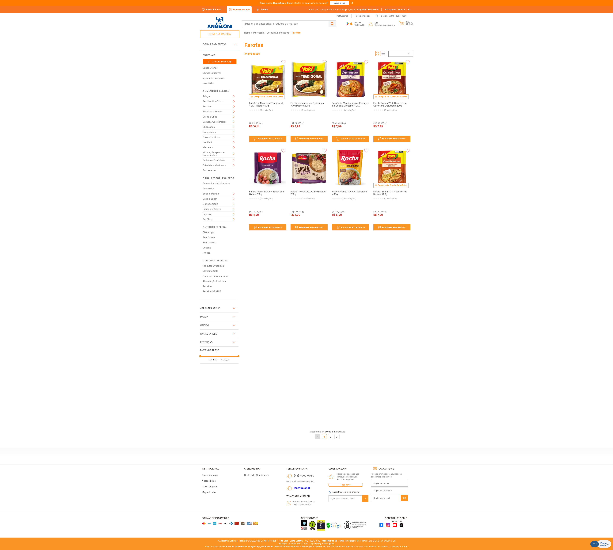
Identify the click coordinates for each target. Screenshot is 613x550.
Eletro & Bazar (213, 9)
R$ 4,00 (213, 359)
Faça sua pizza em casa (215, 276)
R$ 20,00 (224, 359)
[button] (397, 9)
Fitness (206, 252)
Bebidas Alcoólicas (213, 101)
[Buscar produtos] (332, 24)
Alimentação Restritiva (214, 281)
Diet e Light (209, 232)
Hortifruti (207, 142)
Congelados (209, 132)
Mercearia (208, 147)
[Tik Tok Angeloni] (401, 525)
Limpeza (207, 214)
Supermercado (241, 9)
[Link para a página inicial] (247, 32)
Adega (206, 96)
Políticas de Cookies (271, 546)
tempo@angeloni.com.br (356, 541)
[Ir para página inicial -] (219, 22)
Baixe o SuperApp (359, 23)
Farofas (296, 32)
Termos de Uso (322, 546)
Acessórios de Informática (216, 183)
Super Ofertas (210, 67)
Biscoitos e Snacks (213, 111)
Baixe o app (339, 3)
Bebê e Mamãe (211, 193)
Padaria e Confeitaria (214, 160)
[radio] (378, 54)
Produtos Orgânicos (213, 265)
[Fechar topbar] (352, 3)
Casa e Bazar (210, 198)
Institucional (302, 487)
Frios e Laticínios (211, 137)
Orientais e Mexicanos (214, 165)
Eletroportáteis (210, 203)
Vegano (207, 247)
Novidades (208, 83)
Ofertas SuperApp (221, 61)
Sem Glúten (209, 237)
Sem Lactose (209, 242)
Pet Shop (207, 219)
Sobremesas (209, 170)
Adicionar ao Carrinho (270, 139)
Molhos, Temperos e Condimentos (214, 153)
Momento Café (210, 271)
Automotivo (209, 188)
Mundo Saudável (212, 73)
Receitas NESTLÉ (212, 291)
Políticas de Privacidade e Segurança (241, 546)
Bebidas (207, 106)
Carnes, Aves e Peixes (215, 121)
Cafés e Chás (210, 116)
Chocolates (209, 127)
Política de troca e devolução (297, 546)
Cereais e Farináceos (278, 32)
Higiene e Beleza (212, 209)
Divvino (264, 9)
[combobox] (289, 23)
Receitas (207, 286)
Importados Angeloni (213, 78)
